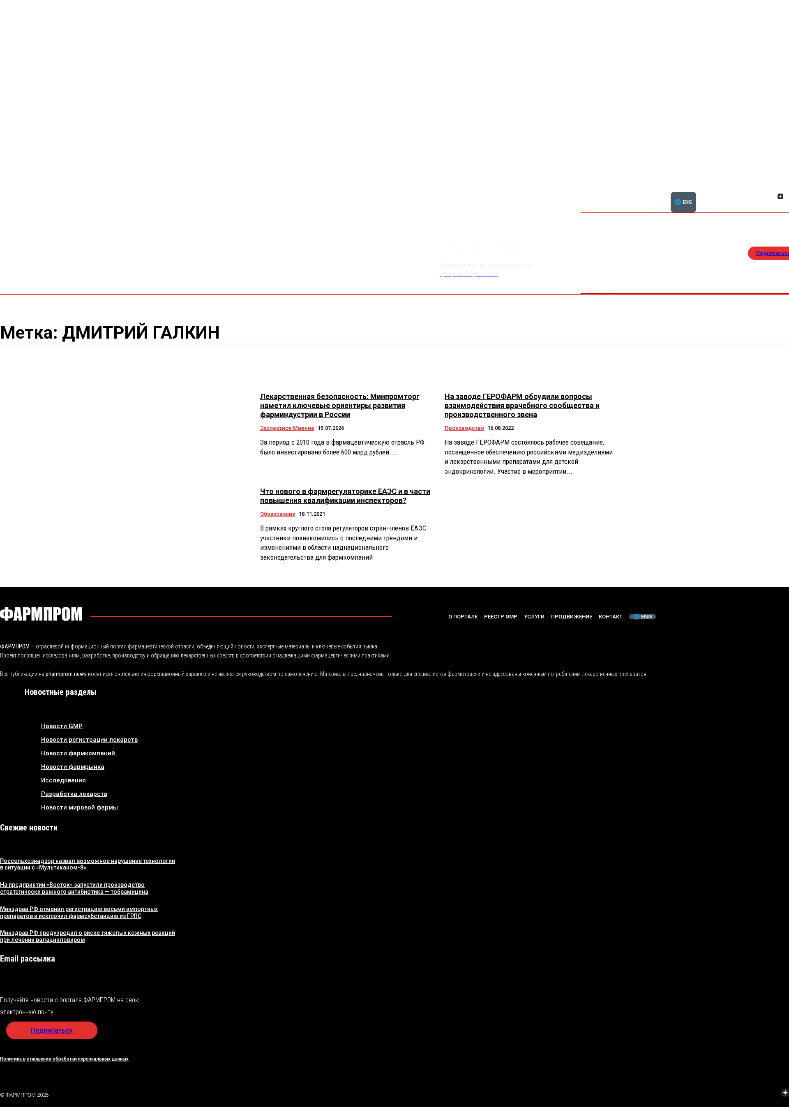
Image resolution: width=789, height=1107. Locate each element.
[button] (741, 192)
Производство (464, 428)
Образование (277, 514)
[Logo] (41, 614)
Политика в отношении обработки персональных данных (64, 1059)
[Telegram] (746, 1093)
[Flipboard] (770, 187)
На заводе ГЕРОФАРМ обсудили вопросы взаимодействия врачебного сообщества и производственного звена (522, 405)
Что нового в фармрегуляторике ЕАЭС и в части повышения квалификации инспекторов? (345, 496)
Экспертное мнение (287, 428)
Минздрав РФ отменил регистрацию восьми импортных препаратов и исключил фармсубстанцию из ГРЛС (79, 912)
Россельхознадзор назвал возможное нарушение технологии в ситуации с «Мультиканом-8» (87, 864)
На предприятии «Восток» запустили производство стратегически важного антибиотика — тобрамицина (74, 888)
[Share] (780, 187)
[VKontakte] (770, 197)
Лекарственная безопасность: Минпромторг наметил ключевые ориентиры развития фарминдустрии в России (340, 405)
